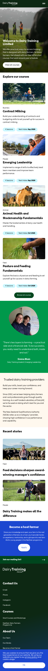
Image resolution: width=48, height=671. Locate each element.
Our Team (6, 638)
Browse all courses (24, 295)
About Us (9, 631)
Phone (5, 595)
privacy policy (31, 657)
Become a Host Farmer (11, 648)
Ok (24, 665)
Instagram (7, 600)
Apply (24, 548)
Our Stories (7, 643)
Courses (8, 611)
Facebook (6, 605)
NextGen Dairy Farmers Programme (11, 624)
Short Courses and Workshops (14, 618)
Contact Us (10, 583)
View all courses (12, 65)
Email (5, 590)
